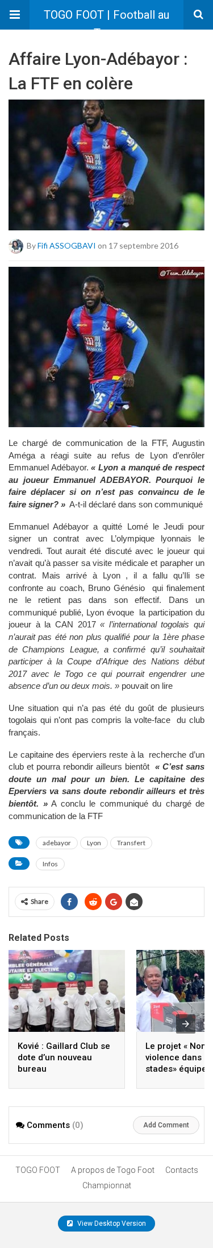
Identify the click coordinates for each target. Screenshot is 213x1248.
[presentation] (185, 1024)
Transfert (131, 842)
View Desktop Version (111, 1224)
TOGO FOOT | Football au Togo (106, 19)
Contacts (181, 1170)
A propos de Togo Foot (112, 1170)
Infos (50, 863)
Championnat (106, 1185)
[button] (15, 15)
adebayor (57, 842)
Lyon (94, 842)
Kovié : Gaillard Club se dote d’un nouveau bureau (64, 1057)
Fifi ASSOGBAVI (66, 245)
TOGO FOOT (37, 1170)
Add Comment (166, 1125)
